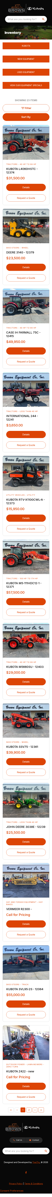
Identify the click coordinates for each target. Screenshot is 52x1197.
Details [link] (26, 187)
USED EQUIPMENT (26, 72)
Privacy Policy (16, 1183)
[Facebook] (26, 1172)
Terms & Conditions (33, 1183)
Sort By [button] (26, 116)
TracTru (36, 1162)
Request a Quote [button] (26, 198)
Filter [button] (28, 108)
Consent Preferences (11, 1190)
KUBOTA (26, 46)
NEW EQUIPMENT (26, 59)
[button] (17, 1140)
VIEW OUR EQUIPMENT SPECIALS (26, 85)
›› (41, 1109)
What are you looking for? (22, 19)
